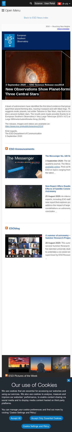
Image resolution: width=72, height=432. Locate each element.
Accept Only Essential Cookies (46, 418)
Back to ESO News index (36, 17)
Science (38, 3)
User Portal (49, 3)
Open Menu (12, 10)
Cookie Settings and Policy (36, 426)
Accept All (16, 418)
